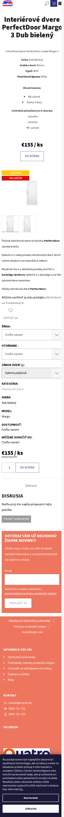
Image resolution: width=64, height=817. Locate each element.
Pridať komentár (16, 519)
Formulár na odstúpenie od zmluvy (30, 668)
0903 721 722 (17, 709)
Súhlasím (31, 809)
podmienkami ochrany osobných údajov (30, 593)
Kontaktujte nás (32, 632)
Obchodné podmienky (21, 657)
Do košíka (32, 156)
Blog (11, 680)
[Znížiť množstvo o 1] (13, 470)
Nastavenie (31, 798)
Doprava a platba (18, 674)
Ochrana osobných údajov (30, 626)
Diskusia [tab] (31, 486)
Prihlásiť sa (18, 603)
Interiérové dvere (13, 389)
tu (21, 789)
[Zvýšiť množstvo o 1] (13, 465)
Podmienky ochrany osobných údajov (31, 663)
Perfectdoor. (38, 289)
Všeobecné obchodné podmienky (29, 621)
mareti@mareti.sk (20, 703)
